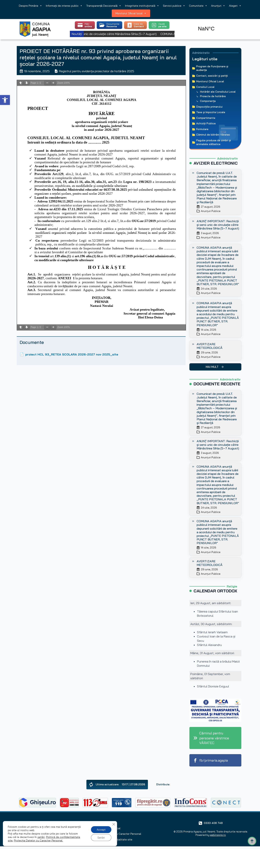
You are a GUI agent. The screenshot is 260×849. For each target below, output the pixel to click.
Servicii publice (172, 5)
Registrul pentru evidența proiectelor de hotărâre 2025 (96, 71)
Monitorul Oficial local (129, 13)
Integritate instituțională (140, 5)
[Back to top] (252, 841)
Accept (101, 829)
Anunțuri (216, 5)
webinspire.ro (218, 834)
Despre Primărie (28, 5)
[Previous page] (20, 83)
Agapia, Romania (217, 24)
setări (41, 837)
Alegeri (233, 5)
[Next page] (27, 83)
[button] (5, 100)
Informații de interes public (62, 5)
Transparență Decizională (101, 5)
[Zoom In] (53, 83)
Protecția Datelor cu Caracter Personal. (38, 840)
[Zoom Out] (47, 83)
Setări (101, 837)
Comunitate (196, 5)
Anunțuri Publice (210, 211)
